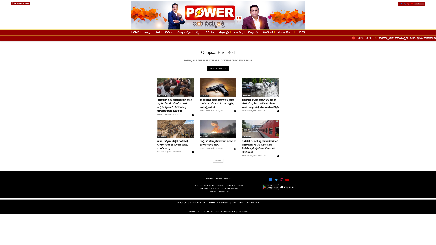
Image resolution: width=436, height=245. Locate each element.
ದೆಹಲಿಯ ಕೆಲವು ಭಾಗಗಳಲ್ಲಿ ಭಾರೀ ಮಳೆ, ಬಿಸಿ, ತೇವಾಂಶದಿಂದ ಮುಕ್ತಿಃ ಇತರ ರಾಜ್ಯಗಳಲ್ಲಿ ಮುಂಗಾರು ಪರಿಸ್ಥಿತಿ (260, 104)
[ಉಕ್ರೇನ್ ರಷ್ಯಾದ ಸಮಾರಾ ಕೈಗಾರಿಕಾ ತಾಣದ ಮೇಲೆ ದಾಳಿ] (218, 129)
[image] (157, 186)
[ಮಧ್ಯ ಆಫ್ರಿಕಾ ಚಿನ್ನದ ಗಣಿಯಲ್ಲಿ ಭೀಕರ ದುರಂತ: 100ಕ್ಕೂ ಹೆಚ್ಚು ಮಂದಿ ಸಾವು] (175, 129)
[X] (404, 4)
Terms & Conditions (218, 203)
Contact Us (253, 203)
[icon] (271, 181)
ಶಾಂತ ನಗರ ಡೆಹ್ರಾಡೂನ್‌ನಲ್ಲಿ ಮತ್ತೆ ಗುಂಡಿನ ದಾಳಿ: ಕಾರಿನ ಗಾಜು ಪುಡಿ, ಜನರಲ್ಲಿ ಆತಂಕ (217, 104)
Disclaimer (238, 203)
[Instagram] (408, 4)
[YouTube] (412, 4)
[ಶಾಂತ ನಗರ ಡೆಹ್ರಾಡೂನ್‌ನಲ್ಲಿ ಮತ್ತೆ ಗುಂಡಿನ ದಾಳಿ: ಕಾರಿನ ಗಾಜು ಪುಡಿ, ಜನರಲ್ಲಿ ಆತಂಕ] (218, 87)
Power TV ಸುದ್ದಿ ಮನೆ (164, 115)
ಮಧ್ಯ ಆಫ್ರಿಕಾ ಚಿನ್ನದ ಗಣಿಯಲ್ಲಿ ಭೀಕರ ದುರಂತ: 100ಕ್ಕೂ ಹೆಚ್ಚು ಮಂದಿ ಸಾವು (172, 145)
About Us (181, 203)
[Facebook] (401, 4)
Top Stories (204, 95)
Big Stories (162, 95)
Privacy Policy (197, 203)
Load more (217, 161)
